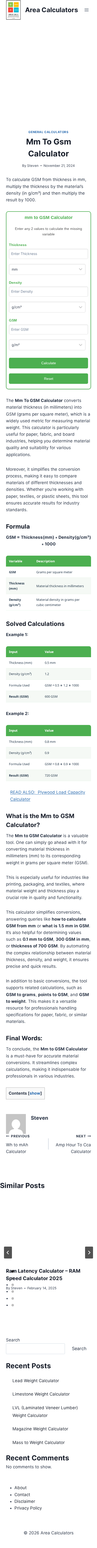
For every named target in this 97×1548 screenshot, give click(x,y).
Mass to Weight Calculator (38, 1442)
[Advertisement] (48, 70)
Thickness (18, 245)
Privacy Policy (28, 1508)
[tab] (12, 1271)
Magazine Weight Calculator (40, 1428)
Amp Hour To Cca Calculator (73, 1144)
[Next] (89, 1253)
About (20, 1487)
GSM (13, 320)
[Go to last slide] (8, 1253)
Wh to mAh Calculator (18, 1144)
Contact (22, 1494)
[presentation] (48, 1229)
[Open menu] (86, 10)
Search (13, 1339)
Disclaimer (24, 1501)
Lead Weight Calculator (35, 1380)
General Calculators (48, 132)
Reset (48, 379)
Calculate (48, 363)
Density (15, 283)
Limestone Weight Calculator (41, 1394)
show (35, 1093)
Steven (33, 166)
